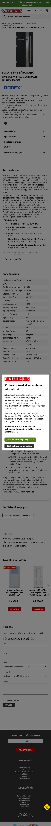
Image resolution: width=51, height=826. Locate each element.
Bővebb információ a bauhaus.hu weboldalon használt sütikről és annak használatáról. (22, 429)
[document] (25, 412)
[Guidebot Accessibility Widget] (47, 807)
